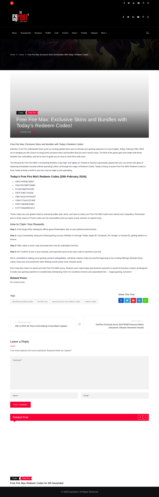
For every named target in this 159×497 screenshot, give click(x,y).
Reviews (38, 33)
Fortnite (84, 33)
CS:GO (65, 33)
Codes (21, 55)
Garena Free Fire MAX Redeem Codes (66, 302)
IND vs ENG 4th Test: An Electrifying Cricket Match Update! (41, 326)
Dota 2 (74, 33)
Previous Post (24, 322)
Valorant (94, 33)
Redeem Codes (90, 302)
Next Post (136, 321)
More (103, 33)
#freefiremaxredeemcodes (22, 302)
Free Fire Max (43, 302)
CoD (56, 33)
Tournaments (25, 33)
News (14, 33)
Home (12, 55)
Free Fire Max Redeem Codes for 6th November (37, 483)
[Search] (147, 33)
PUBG (48, 33)
